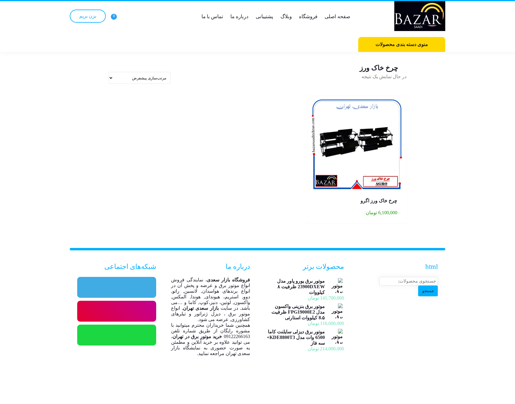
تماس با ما (212, 16)
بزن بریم (87, 15)
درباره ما (239, 16)
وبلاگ (286, 16)
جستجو (428, 291)
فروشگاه (308, 16)
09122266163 (237, 336)
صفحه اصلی (337, 16)
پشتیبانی (264, 16)
